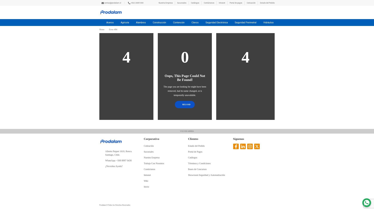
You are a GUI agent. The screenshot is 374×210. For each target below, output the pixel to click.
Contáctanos (209, 3)
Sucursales (181, 3)
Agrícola (125, 22)
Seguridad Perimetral (245, 22)
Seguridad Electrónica (217, 22)
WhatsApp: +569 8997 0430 (118, 160)
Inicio (146, 187)
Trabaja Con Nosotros (154, 163)
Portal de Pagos (195, 151)
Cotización (251, 3)
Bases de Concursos (197, 169)
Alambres (141, 22)
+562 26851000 (137, 3)
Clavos (195, 22)
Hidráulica (268, 22)
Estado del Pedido (267, 3)
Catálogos (195, 3)
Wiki (146, 181)
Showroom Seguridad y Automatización (206, 175)
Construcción (159, 22)
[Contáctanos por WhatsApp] (366, 202)
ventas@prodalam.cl (113, 3)
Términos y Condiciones (199, 163)
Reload (186, 104)
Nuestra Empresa (166, 3)
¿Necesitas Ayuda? (114, 166)
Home (101, 29)
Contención (179, 22)
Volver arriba (187, 131)
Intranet (222, 3)
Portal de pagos (236, 3)
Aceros (110, 22)
